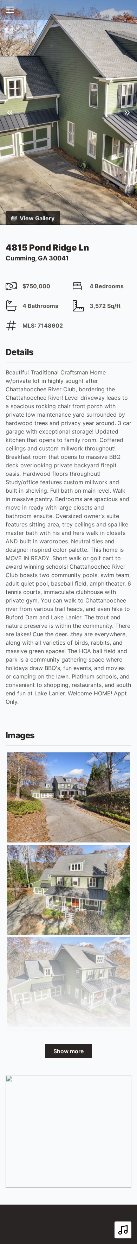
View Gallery (37, 218)
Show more (68, 1051)
